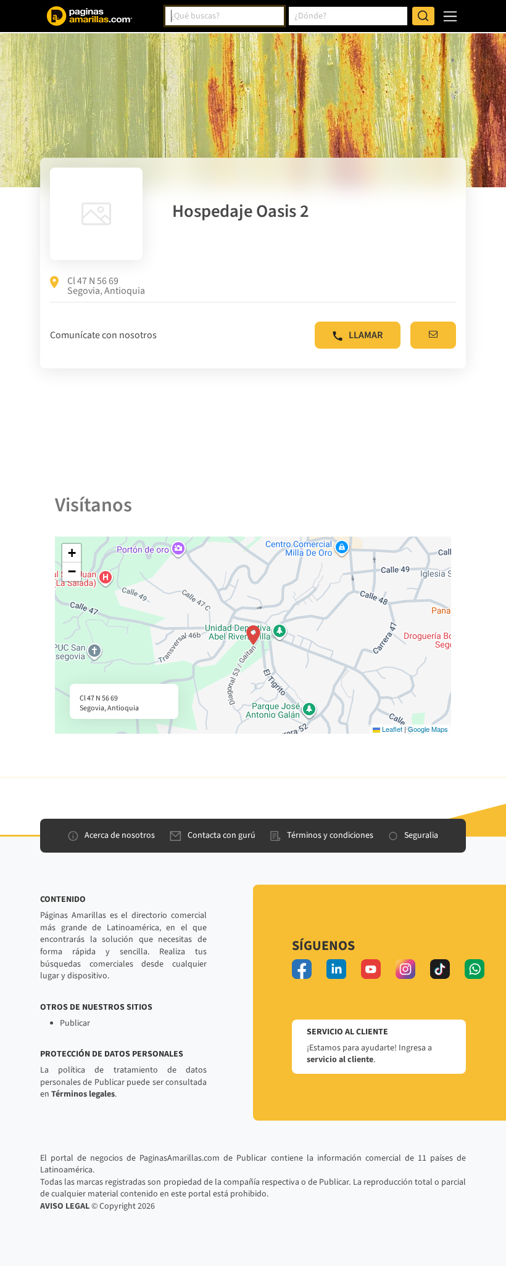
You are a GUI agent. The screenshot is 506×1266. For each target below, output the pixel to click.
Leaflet (391, 729)
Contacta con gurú (221, 835)
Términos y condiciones (330, 835)
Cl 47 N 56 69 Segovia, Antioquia (106, 286)
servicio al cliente (340, 1059)
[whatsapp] (474, 969)
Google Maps (428, 729)
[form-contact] (433, 335)
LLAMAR (366, 335)
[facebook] (302, 969)
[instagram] (405, 969)
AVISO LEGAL (64, 1206)
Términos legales (83, 1094)
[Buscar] (423, 16)
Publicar (75, 1023)
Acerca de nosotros (120, 835)
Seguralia (421, 835)
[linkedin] (336, 969)
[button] (253, 635)
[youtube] (371, 969)
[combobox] (224, 16)
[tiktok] (440, 969)
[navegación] (450, 16)
